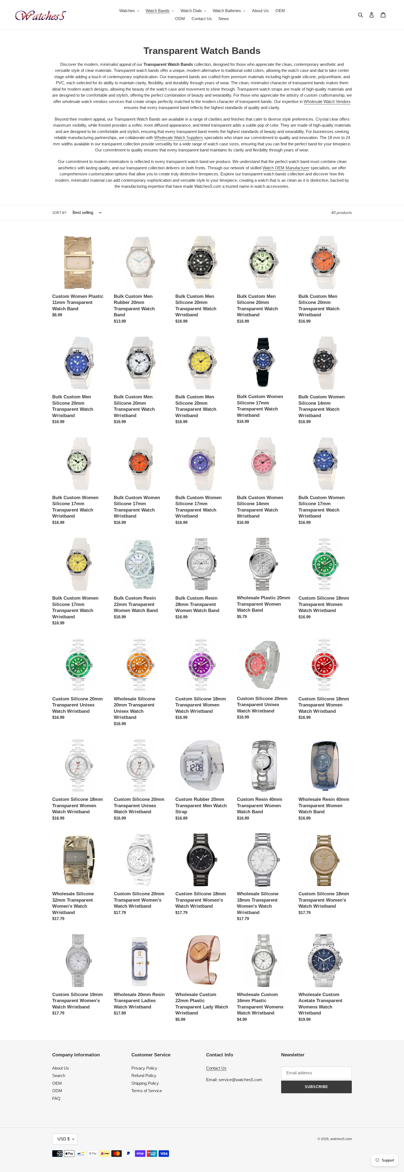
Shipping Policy (145, 1083)
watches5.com (341, 1139)
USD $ (63, 1138)
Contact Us (216, 1068)
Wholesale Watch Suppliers (178, 137)
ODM (57, 1090)
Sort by (59, 213)
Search (58, 1075)
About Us (60, 1068)
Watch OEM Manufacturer (285, 167)
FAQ (56, 1098)
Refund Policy (143, 1075)
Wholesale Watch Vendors (327, 101)
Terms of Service (146, 1090)
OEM (57, 1083)
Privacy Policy (144, 1068)
